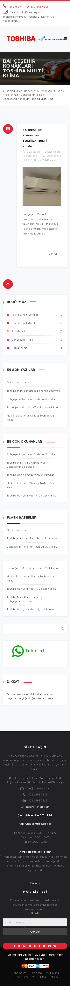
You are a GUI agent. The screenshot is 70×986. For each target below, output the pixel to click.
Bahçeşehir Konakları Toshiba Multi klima (32, 546)
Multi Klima (52, 972)
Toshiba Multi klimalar (37, 314)
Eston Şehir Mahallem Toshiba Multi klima (32, 568)
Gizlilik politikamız (18, 530)
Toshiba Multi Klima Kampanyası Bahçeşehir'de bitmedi (26, 599)
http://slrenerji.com (37, 806)
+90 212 (30, 6)
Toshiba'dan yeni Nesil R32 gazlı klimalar (32, 588)
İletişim (53, 976)
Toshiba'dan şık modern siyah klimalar (30, 609)
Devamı (35, 883)
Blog (43, 976)
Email (35, 913)
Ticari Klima (22, 976)
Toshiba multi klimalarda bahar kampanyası (33, 538)
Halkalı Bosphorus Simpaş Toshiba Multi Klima (31, 578)
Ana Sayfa (19, 972)
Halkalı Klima (37, 347)
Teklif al (34, 651)
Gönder (35, 931)
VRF (34, 976)
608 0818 (43, 6)
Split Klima (36, 972)
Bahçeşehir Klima (37, 339)
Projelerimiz (30, 155)
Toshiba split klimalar (37, 323)
